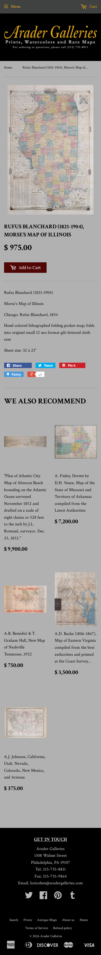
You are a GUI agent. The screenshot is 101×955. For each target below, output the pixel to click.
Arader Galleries (51, 936)
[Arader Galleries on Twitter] (29, 897)
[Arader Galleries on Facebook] (43, 897)
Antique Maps (47, 920)
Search (13, 920)
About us (68, 920)
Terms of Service (36, 928)
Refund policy (62, 928)
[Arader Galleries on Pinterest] (58, 897)
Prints (27, 920)
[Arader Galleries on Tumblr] (72, 897)
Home (8, 67)
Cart (92, 6)
